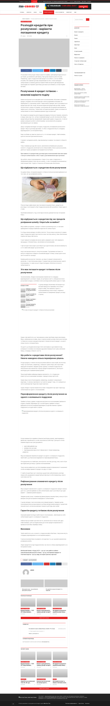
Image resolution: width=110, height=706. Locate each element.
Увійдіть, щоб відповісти (34, 633)
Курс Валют (84, 1)
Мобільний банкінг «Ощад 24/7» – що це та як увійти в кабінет (39, 550)
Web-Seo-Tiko (47, 703)
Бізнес (35, 12)
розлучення (32, 560)
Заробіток (29, 12)
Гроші (40, 12)
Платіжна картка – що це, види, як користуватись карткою (39, 554)
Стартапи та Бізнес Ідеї (80, 61)
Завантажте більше (44, 617)
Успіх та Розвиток (59, 12)
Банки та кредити (48, 12)
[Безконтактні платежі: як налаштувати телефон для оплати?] (44, 673)
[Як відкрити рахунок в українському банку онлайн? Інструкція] (60, 602)
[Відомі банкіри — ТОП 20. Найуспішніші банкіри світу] (28, 602)
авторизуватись (45, 641)
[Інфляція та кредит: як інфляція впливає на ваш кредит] (23, 290)
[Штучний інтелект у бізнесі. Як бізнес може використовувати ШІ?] (60, 673)
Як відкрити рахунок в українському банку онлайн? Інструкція (59, 611)
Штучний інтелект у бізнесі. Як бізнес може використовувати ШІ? (60, 682)
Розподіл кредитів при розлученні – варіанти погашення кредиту (31, 305)
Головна (22, 12)
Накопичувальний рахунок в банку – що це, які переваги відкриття (41, 552)
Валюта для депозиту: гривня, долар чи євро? (44, 611)
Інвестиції (76, 44)
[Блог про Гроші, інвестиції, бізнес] (29, 6)
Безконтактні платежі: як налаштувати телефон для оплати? (43, 682)
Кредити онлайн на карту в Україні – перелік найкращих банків (31, 294)
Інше (75, 12)
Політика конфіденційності (71, 703)
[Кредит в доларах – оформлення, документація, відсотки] (23, 301)
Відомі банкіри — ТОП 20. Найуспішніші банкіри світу (27, 611)
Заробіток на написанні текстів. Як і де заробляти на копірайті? (28, 682)
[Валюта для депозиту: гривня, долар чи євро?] (44, 602)
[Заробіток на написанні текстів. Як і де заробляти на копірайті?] (28, 673)
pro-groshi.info (52, 697)
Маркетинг (69, 12)
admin (32, 570)
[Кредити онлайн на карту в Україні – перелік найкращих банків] (23, 295)
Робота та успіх (78, 75)
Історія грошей (78, 51)
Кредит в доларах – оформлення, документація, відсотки (31, 300)
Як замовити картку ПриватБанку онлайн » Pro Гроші (42, 628)
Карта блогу (81, 703)
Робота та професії (79, 57)
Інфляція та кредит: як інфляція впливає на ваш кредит (31, 289)
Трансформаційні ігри (79, 72)
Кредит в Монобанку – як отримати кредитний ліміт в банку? (52, 1)
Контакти (89, 1)
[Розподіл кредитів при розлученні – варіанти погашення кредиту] (23, 306)
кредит (25, 560)
